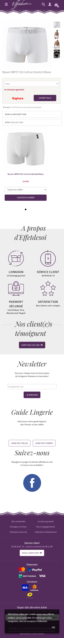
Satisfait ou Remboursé (46, 532)
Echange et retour (18, 526)
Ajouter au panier (25, 197)
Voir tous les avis (31, 345)
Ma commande (18, 521)
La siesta (33, 633)
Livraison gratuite (46, 521)
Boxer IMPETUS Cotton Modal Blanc (26, 174)
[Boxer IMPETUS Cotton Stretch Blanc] (27, 44)
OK (53, 627)
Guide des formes (44, 443)
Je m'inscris (32, 394)
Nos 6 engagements (45, 526)
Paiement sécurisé (18, 532)
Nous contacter (31, 553)
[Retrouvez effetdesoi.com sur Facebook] (32, 482)
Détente (41, 633)
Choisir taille (45, 98)
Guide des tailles (19, 443)
